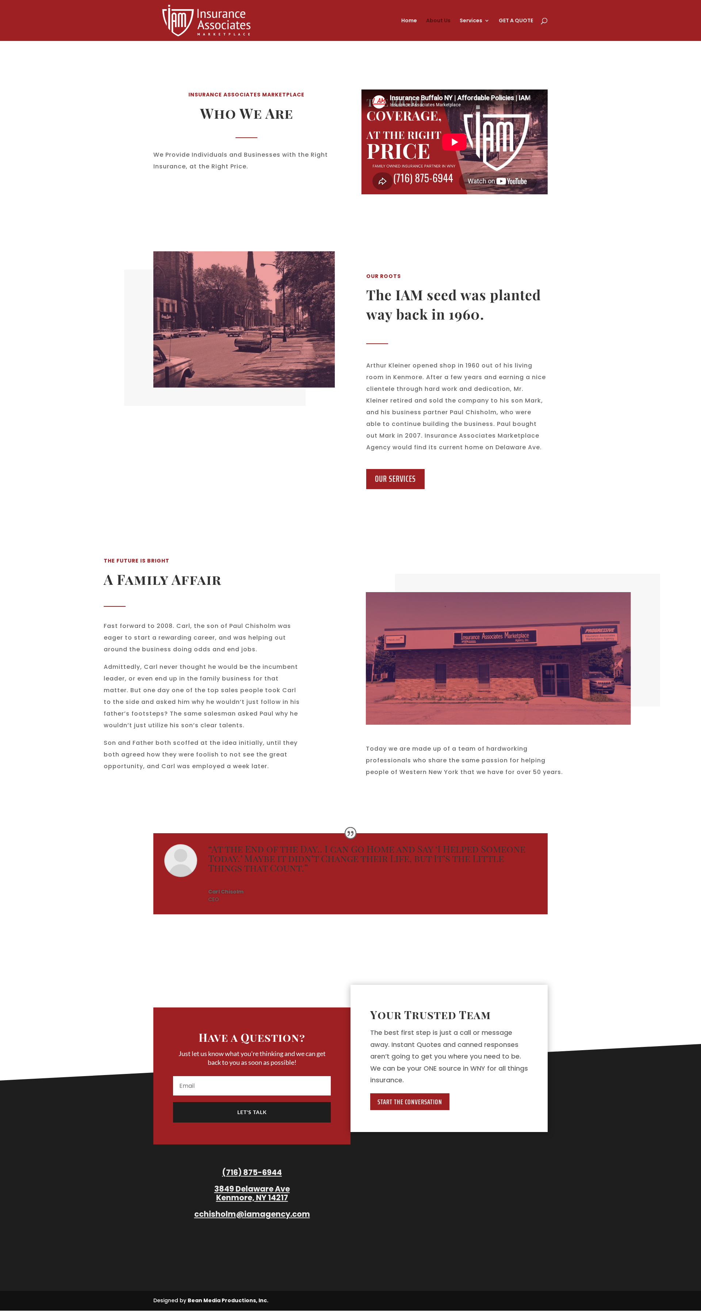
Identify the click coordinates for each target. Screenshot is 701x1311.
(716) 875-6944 (252, 1172)
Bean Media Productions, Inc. (228, 1300)
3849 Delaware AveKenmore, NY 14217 (252, 1193)
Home (409, 21)
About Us (438, 21)
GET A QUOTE (516, 21)
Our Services (395, 479)
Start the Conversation (410, 1102)
